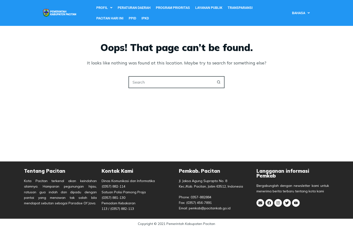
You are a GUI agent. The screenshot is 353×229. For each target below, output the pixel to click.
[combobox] (171, 82)
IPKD (145, 18)
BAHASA (298, 13)
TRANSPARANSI (240, 8)
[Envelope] (260, 203)
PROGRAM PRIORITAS (173, 8)
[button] (104, 7)
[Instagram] (278, 203)
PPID (132, 18)
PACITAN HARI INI (109, 18)
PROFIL (102, 8)
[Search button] (218, 82)
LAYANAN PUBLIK (208, 8)
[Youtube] (296, 203)
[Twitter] (287, 203)
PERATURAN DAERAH (134, 8)
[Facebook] (269, 203)
